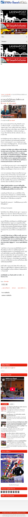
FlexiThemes (10, 514)
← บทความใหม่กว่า (5, 288)
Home (2, 94)
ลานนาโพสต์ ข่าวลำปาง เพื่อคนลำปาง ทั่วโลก (16, 512)
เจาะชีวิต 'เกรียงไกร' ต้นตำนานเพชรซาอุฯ (16, 433)
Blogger (17, 485)
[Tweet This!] (6, 281)
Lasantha (23, 514)
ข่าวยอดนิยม (4, 404)
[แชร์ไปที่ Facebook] (6, 284)
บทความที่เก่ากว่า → (22, 288)
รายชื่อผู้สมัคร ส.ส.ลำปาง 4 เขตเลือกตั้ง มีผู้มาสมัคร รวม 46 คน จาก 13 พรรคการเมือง (17, 441)
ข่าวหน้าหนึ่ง (7, 94)
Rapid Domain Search (21, 515)
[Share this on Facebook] (4, 281)
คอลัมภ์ (11, 404)
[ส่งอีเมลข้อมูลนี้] (2, 284)
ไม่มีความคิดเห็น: (12, 103)
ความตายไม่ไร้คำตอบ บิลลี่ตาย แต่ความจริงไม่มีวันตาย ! (12, 100)
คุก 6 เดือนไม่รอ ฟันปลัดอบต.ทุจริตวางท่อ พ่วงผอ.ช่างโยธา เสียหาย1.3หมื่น (17, 407)
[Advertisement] (14, 79)
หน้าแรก (14, 288)
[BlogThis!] (4, 284)
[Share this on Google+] (8, 281)
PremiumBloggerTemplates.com (9, 515)
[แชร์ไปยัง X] (5, 284)
